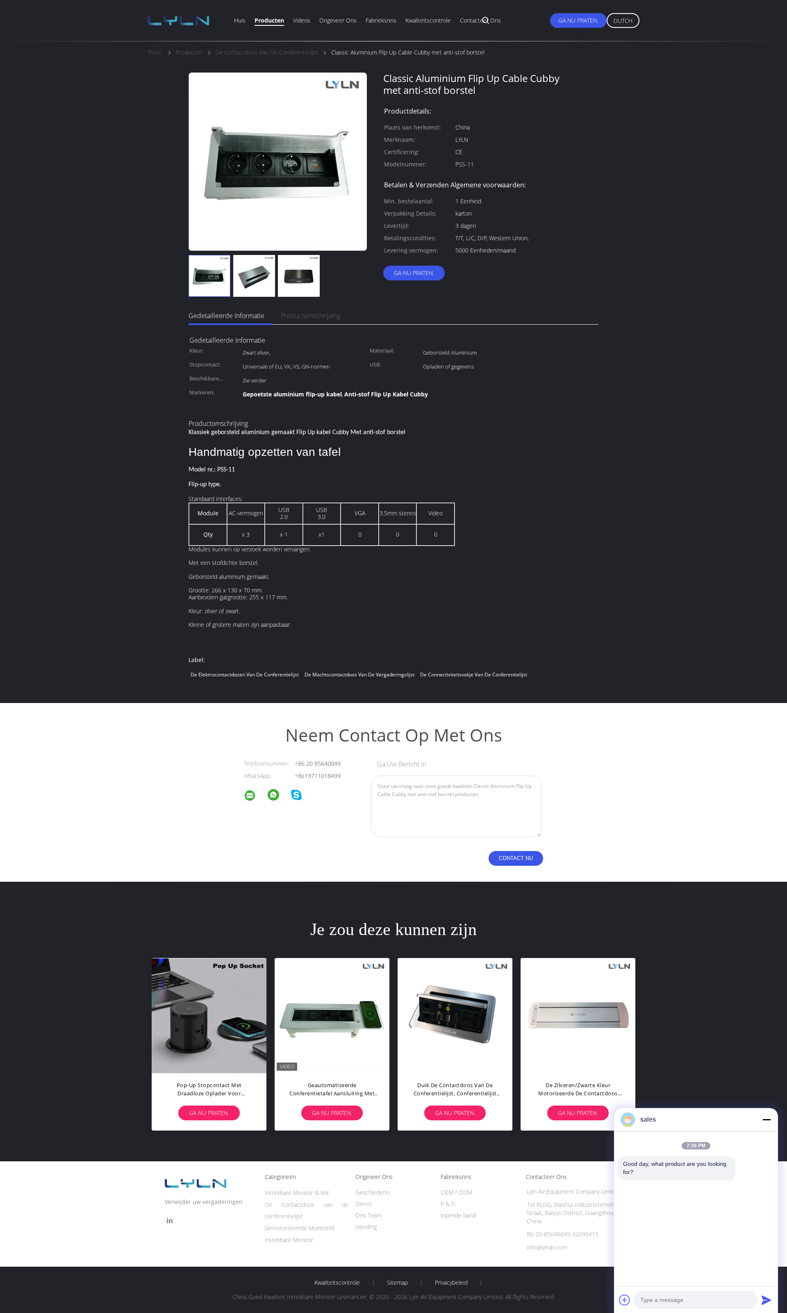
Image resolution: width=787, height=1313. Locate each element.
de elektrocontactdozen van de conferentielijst (245, 674)
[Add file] (624, 1300)
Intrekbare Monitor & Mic (297, 1193)
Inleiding (366, 1227)
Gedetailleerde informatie (226, 315)
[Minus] (766, 1119)
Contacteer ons (480, 20)
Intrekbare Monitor (289, 1240)
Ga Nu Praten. (578, 20)
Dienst (363, 1204)
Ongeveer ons (338, 20)
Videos (301, 20)
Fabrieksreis (381, 20)
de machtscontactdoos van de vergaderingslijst (359, 674)
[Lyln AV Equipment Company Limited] (255, 797)
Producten (269, 20)
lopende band (458, 1215)
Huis (240, 20)
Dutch (623, 21)
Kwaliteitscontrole (428, 20)
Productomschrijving (310, 315)
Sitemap (397, 1283)
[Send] (766, 1300)
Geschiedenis (372, 1192)
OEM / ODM (456, 1192)
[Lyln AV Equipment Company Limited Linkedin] (170, 1221)
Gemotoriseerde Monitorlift (300, 1228)
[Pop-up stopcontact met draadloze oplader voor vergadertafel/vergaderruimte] (209, 1015)
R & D (448, 1204)
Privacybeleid (451, 1283)
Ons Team (368, 1215)
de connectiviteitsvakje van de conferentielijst (473, 674)
